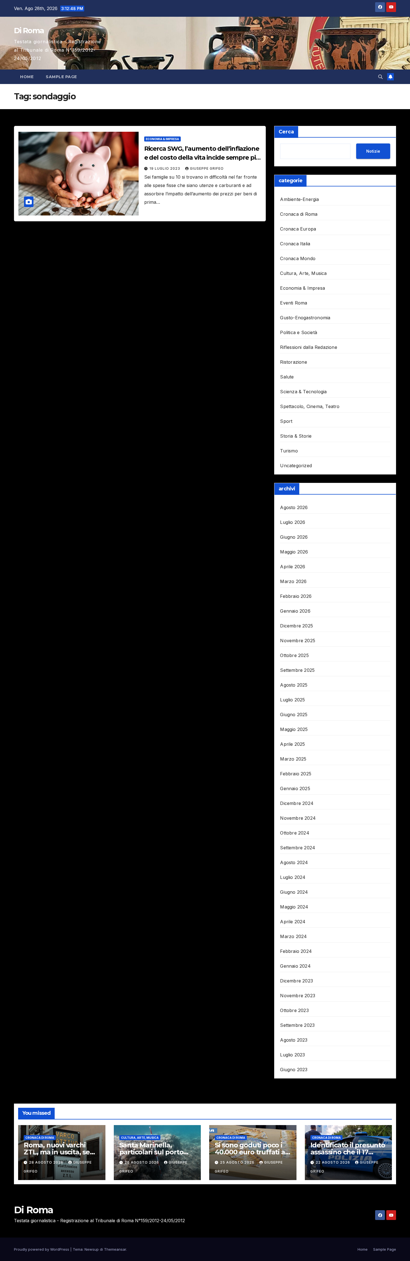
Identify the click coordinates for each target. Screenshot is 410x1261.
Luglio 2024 (292, 877)
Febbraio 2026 (296, 596)
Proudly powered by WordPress (42, 1249)
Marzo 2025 (293, 759)
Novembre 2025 (297, 640)
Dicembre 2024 (296, 803)
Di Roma (29, 30)
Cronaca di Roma (298, 214)
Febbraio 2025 (295, 773)
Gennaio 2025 (295, 788)
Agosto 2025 (293, 685)
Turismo (289, 451)
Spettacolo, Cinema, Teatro (309, 406)
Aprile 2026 (292, 566)
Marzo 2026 (293, 581)
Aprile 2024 (292, 921)
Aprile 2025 (292, 744)
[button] (380, 77)
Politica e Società (298, 332)
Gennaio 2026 (295, 611)
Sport (286, 421)
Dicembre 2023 (296, 981)
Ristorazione (293, 362)
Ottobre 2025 (294, 655)
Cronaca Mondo (297, 258)
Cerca (286, 132)
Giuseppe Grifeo (207, 168)
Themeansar (115, 1249)
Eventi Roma (293, 303)
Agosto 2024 (294, 862)
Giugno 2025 (293, 714)
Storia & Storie (296, 436)
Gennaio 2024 (295, 966)
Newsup (92, 1249)
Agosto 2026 (294, 507)
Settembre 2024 (297, 847)
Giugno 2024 (294, 892)
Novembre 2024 (298, 818)
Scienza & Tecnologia (303, 391)
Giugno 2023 (293, 1069)
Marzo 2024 (293, 936)
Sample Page (61, 76)
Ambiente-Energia (299, 199)
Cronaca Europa (298, 229)
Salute (287, 377)
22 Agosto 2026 (333, 1162)
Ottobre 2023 (294, 1010)
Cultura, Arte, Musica (303, 273)
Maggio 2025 (294, 729)
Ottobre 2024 (294, 833)
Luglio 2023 (292, 1055)
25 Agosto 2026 (237, 1162)
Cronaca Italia (295, 243)
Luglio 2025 (292, 700)
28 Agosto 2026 (46, 1162)
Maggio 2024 (294, 907)
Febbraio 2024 (296, 951)
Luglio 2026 (292, 522)
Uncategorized (296, 465)
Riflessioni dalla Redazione (308, 347)
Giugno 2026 (294, 537)
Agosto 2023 (293, 1040)
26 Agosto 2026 (142, 1162)
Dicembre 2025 (296, 626)
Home (26, 76)
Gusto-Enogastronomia (305, 317)
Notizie (373, 151)
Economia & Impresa (162, 139)
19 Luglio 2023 (165, 168)
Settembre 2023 (297, 1025)
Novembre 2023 (297, 995)
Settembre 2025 (297, 670)
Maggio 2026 (294, 552)
